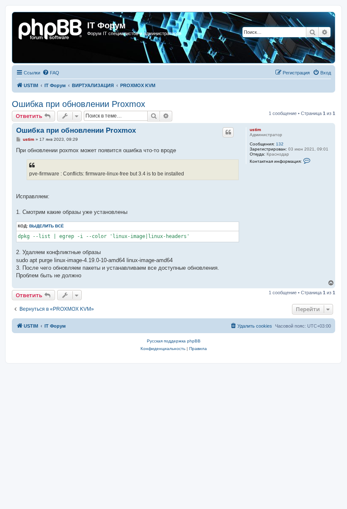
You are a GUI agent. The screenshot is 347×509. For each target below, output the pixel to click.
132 (280, 144)
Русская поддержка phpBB (174, 341)
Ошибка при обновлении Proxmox (78, 104)
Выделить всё (46, 226)
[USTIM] (50, 27)
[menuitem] (50, 73)
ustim (255, 129)
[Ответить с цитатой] (228, 132)
